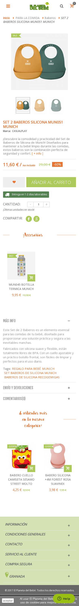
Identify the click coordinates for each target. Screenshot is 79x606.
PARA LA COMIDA (28, 18)
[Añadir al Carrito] (31, 277)
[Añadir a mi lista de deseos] (13, 182)
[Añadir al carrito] (31, 468)
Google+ (36, 219)
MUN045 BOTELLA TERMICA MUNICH (21, 287)
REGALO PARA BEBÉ (26, 369)
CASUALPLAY (19, 131)
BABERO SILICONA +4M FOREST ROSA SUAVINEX (58, 479)
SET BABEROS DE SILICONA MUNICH (30, 373)
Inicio (6, 18)
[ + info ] (37, 153)
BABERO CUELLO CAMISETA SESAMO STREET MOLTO (21, 479)
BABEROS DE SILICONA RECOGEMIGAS (32, 377)
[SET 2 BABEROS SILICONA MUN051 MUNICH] (23, 105)
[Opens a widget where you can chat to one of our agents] (64, 599)
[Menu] (8, 6)
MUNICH (48, 369)
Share (28, 219)
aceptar (8, 600)
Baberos (50, 18)
